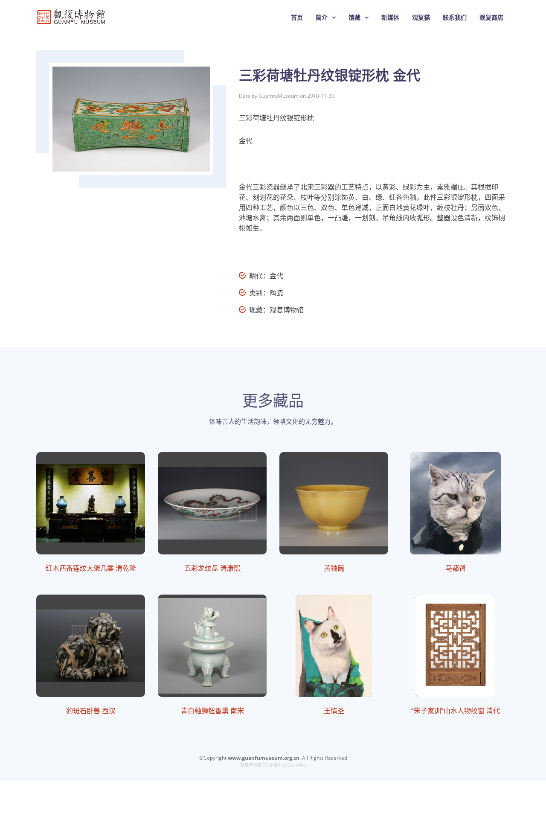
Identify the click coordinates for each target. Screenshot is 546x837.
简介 (322, 17)
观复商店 (491, 17)
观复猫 (421, 17)
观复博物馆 (250, 765)
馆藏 (354, 17)
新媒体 (390, 17)
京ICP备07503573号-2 (284, 765)
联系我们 (455, 17)
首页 (297, 17)
